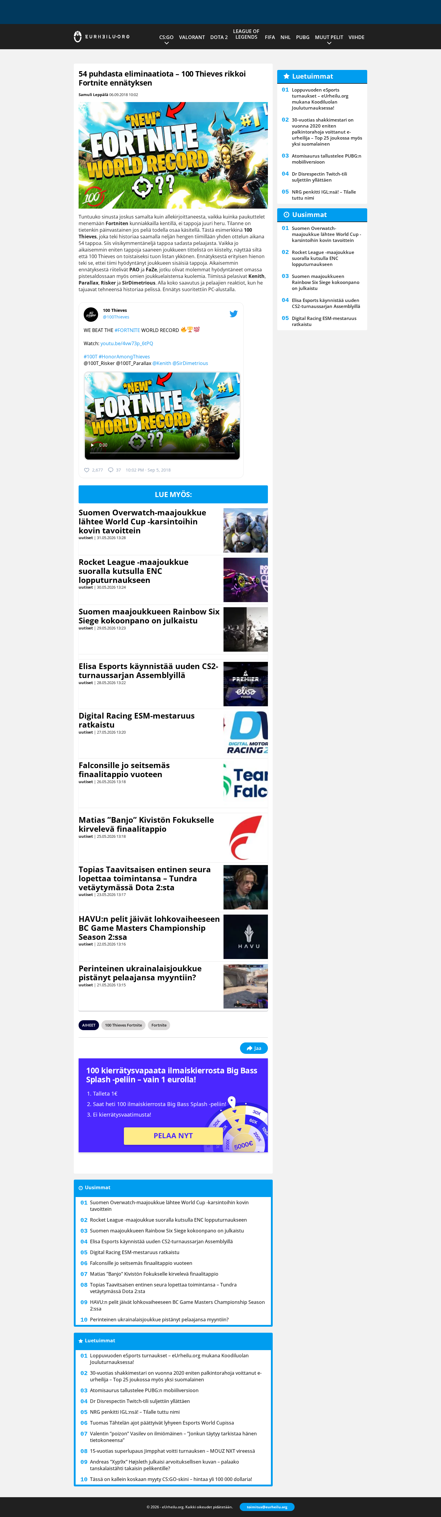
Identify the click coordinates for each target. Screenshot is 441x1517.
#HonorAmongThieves (124, 356)
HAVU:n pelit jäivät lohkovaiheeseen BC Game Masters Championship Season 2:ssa (149, 927)
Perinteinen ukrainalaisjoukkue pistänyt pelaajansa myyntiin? (140, 973)
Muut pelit (329, 37)
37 (118, 470)
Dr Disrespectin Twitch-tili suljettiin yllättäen (140, 1401)
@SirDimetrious (190, 363)
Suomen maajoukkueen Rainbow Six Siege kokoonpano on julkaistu (149, 616)
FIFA (270, 37)
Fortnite (159, 1025)
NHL (285, 37)
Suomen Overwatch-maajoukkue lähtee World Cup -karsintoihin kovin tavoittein (142, 521)
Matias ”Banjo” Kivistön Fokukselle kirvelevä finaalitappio (146, 824)
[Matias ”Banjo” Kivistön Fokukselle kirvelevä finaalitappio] (245, 838)
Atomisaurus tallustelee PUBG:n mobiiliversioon (144, 1390)
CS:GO (166, 37)
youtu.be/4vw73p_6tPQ (126, 343)
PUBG (303, 37)
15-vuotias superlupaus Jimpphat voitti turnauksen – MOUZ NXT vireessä (172, 1451)
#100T (91, 356)
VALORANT (192, 37)
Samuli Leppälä (93, 94)
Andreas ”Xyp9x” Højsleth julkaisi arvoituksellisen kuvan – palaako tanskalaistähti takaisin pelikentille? (164, 1465)
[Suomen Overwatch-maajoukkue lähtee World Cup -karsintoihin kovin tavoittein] (245, 530)
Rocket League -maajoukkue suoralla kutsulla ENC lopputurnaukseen (133, 570)
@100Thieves (116, 317)
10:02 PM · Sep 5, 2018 (148, 470)
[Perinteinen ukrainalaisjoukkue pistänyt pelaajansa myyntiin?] (245, 986)
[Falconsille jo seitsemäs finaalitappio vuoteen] (245, 783)
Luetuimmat (100, 1340)
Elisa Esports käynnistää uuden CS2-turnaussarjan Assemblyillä (148, 670)
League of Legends (246, 34)
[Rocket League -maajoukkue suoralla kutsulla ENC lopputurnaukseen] (245, 580)
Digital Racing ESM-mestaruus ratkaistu (137, 720)
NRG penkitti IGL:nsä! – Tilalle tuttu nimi (135, 1412)
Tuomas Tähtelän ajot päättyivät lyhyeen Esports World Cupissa (162, 1422)
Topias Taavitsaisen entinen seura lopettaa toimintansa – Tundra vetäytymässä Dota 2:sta (145, 878)
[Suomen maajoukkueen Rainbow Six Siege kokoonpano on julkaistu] (245, 629)
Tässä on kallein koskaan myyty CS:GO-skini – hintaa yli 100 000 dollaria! (171, 1479)
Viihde (356, 37)
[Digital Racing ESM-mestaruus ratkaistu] (245, 733)
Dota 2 (219, 37)
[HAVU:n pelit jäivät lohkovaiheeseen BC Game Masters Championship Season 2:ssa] (245, 937)
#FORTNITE (127, 330)
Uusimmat (97, 1187)
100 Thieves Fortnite (123, 1025)
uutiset (86, 537)
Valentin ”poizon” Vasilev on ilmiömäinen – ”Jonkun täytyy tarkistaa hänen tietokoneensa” (173, 1436)
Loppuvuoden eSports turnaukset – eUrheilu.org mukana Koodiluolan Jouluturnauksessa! (169, 1358)
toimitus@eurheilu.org (267, 1506)
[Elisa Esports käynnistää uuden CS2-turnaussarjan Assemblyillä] (245, 684)
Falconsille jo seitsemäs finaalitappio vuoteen (124, 770)
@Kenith (161, 363)
